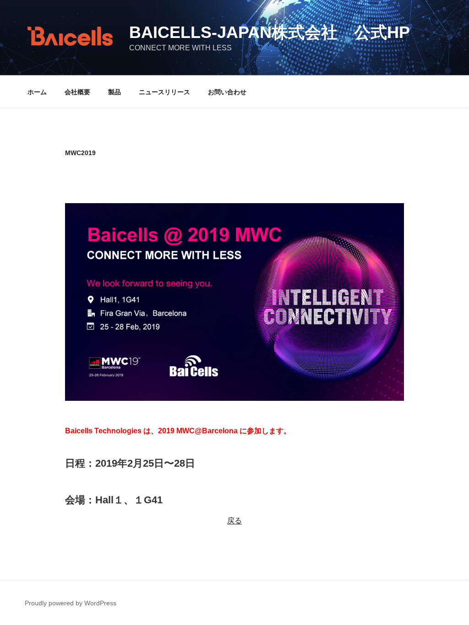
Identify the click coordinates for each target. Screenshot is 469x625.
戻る (234, 520)
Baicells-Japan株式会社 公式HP (269, 32)
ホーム (37, 92)
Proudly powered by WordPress (70, 603)
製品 (114, 92)
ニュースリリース (164, 92)
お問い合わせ (227, 92)
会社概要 (77, 92)
